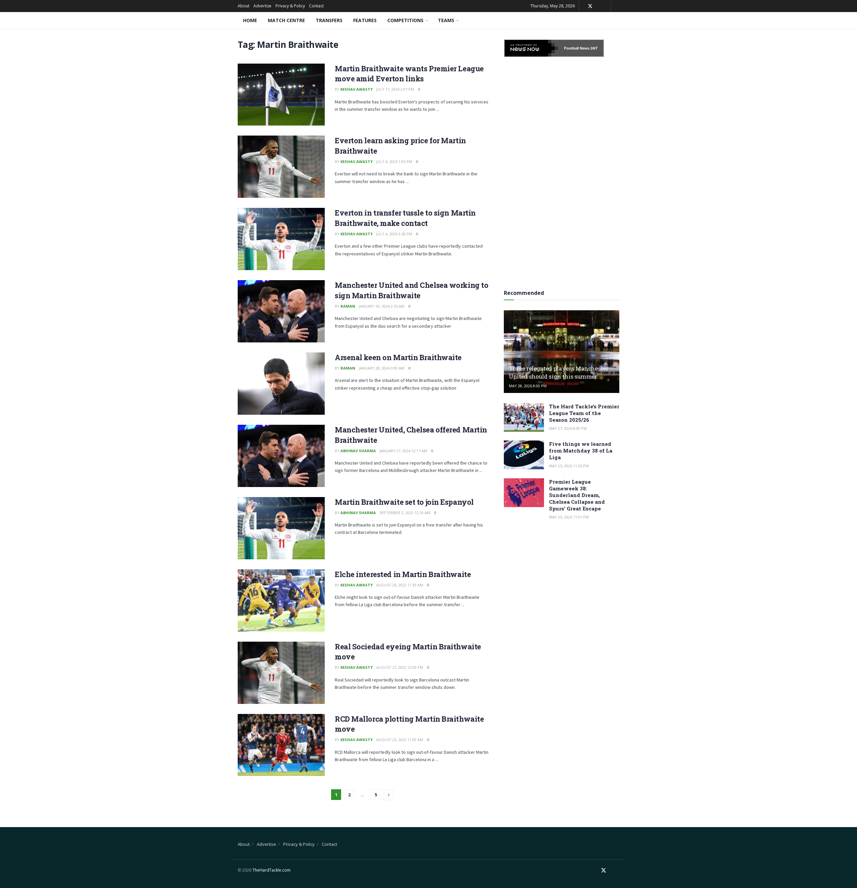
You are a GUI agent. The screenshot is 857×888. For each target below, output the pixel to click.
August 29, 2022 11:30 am (399, 584)
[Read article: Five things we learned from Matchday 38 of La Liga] (524, 454)
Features (365, 20)
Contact (316, 6)
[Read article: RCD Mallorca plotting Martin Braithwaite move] (281, 745)
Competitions (405, 20)
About (243, 6)
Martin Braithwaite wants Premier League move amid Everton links (409, 74)
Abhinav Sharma (358, 450)
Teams (446, 20)
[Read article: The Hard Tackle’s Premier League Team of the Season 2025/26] (524, 417)
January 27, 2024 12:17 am (403, 450)
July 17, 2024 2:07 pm (395, 89)
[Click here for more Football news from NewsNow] (531, 48)
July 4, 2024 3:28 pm (394, 233)
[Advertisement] (562, 171)
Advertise (262, 6)
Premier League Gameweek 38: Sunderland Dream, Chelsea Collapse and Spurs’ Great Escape (577, 495)
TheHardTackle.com (271, 870)
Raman (347, 306)
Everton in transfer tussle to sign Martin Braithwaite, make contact (405, 218)
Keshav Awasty (356, 89)
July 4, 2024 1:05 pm (394, 161)
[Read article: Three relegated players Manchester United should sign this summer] (561, 351)
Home (250, 20)
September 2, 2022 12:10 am (405, 512)
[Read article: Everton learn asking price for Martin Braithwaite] (281, 167)
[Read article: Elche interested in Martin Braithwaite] (281, 600)
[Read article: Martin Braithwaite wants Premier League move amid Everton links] (281, 95)
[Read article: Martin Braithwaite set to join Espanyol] (281, 528)
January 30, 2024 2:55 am (381, 306)
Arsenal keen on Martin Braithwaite (398, 357)
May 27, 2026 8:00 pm (568, 428)
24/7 (594, 48)
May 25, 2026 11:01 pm (569, 516)
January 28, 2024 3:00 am (381, 368)
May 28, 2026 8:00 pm (528, 385)
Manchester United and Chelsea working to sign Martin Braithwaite (411, 290)
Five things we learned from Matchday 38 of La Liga (580, 450)
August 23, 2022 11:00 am (399, 739)
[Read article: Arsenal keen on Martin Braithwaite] (281, 383)
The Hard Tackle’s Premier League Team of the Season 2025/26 (584, 413)
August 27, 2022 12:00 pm (399, 667)
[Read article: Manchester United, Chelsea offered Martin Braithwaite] (281, 456)
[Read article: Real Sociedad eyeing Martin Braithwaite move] (281, 673)
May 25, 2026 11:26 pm (569, 465)
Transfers (329, 20)
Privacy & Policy (290, 6)
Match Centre (286, 20)
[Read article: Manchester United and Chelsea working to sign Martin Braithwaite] (281, 311)
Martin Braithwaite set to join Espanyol (404, 502)
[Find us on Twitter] (590, 6)
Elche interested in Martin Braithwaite (403, 574)
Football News (577, 48)
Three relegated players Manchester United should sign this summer (558, 372)
